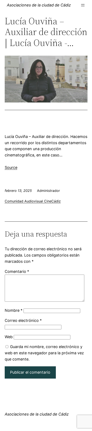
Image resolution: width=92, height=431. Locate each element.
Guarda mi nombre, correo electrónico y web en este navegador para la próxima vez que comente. (44, 352)
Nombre (13, 310)
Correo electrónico (23, 320)
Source (11, 167)
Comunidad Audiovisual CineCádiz (33, 201)
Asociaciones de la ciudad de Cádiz (39, 5)
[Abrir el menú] (82, 5)
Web (9, 337)
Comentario (17, 271)
